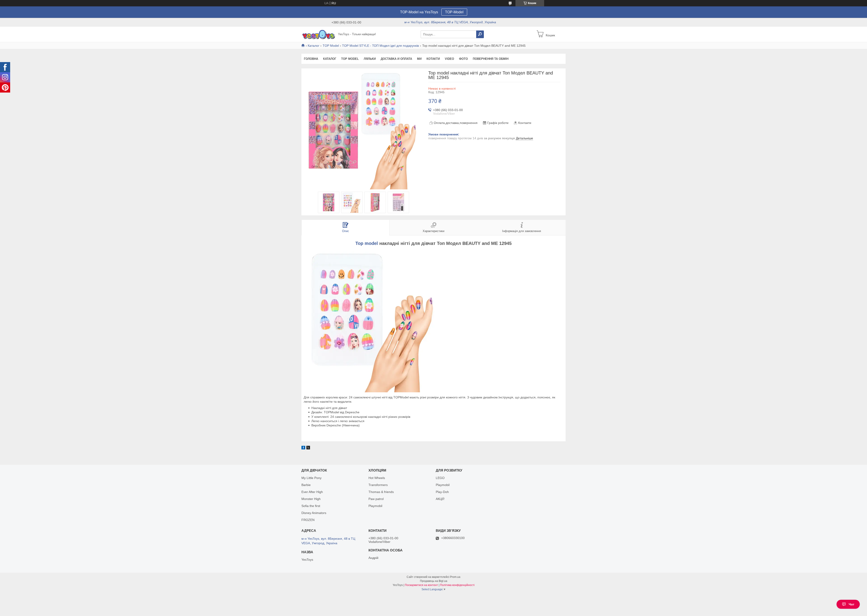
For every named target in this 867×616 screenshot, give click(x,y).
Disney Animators (313, 513)
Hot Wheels (376, 478)
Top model (366, 243)
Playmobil (375, 506)
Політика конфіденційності (457, 585)
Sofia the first (310, 506)
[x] (308, 448)
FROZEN (308, 520)
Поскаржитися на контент (421, 585)
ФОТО (463, 58)
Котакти (433, 58)
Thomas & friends (381, 492)
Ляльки (370, 58)
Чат (851, 604)
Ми (419, 58)
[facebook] (303, 448)
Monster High (311, 499)
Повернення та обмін (490, 58)
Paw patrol (376, 499)
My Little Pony (311, 478)
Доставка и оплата (396, 58)
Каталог (313, 45)
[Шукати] (480, 34)
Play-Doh (442, 492)
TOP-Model (454, 12)
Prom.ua (455, 577)
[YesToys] (318, 34)
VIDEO (449, 58)
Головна (311, 58)
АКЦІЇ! (440, 499)
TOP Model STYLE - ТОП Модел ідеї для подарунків (380, 45)
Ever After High (312, 492)
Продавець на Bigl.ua (433, 581)
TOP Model (331, 45)
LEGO (440, 478)
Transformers (378, 485)
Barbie (306, 485)
